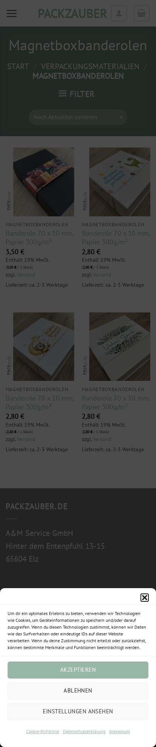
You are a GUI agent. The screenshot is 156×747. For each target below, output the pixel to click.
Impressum (119, 731)
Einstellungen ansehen (78, 711)
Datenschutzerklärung (84, 731)
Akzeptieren (78, 669)
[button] (144, 597)
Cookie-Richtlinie (42, 731)
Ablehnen (78, 690)
